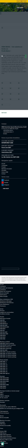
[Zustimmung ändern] (2, 443)
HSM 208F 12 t (3, 368)
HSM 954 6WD (3, 350)
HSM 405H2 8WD (4, 377)
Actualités (4, 170)
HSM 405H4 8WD (4, 381)
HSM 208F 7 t (3, 361)
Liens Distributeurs (4, 304)
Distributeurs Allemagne (6, 301)
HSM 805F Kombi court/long (7, 343)
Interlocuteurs (3, 294)
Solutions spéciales (4, 400)
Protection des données (21, 280)
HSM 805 (2, 320)
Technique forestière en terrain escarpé (9, 391)
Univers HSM (5, 172)
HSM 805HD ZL (4, 323)
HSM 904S (2, 337)
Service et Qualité (4, 293)
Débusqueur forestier (5, 318)
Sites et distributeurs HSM (6, 299)
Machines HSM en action (6, 439)
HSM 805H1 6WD (4, 384)
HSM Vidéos (3, 441)
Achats (1, 309)
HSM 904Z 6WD (4, 333)
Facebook (6, 180)
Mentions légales (13, 280)
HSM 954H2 (3, 388)
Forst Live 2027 (6, 147)
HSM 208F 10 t (3, 365)
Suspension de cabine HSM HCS (8, 406)
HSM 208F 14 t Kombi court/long (8, 357)
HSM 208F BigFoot (4, 373)
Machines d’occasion (7, 168)
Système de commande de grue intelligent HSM (11, 408)
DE (25, 1)
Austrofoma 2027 (7, 152)
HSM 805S (2, 328)
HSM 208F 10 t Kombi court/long (8, 353)
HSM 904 (2, 330)
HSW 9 (1, 394)
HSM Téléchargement (5, 434)
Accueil (3, 163)
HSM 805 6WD (3, 325)
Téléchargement (4, 411)
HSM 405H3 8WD (4, 379)
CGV (8, 280)
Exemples (2, 402)
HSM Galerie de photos (6, 436)
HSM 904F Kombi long (5, 348)
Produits (4, 167)
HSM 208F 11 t (3, 366)
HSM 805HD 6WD (4, 327)
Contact (5, 133)
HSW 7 (1, 392)
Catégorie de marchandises (7, 312)
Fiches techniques (4, 413)
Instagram (6, 184)
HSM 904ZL (3, 335)
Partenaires (3, 306)
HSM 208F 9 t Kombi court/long (7, 351)
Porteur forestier (4, 359)
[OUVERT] (14, 1)
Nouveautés (3, 405)
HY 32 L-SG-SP (4, 397)
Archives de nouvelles (5, 425)
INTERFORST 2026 (7, 143)
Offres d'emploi (3, 296)
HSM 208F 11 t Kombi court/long (8, 355)
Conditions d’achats (5, 314)
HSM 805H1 (3, 383)
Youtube (6, 182)
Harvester (2, 376)
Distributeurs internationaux (7, 302)
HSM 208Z (2, 338)
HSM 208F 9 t (3, 363)
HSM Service (3, 433)
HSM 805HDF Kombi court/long (7, 345)
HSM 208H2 (3, 386)
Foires (1, 428)
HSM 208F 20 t (3, 371)
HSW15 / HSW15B (4, 396)
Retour (4, 112)
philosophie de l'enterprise (6, 288)
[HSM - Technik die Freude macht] (3, 56)
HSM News (2, 423)
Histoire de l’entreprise (5, 291)
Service (2, 415)
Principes (2, 310)
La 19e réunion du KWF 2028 (10, 157)
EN (18, 1)
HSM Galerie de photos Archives (8, 438)
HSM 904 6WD (3, 332)
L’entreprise (4, 165)
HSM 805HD (3, 322)
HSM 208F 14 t (3, 370)
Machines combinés (5, 341)
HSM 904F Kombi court (6, 346)
